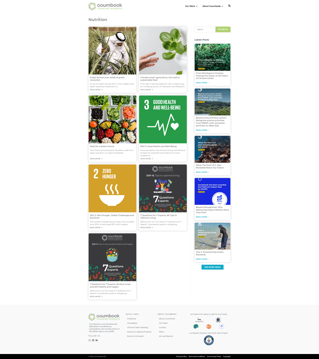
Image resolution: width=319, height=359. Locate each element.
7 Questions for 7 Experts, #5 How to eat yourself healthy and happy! (110, 285)
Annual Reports (166, 336)
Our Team (163, 323)
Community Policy (214, 356)
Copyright (227, 356)
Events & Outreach (135, 336)
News (161, 332)
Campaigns (132, 323)
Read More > (202, 83)
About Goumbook (167, 319)
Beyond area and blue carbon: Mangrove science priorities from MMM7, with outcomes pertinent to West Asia (211, 122)
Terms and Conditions (197, 356)
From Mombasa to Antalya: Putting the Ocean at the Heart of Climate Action (212, 76)
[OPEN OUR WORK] (197, 6)
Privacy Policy (181, 356)
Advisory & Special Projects (139, 332)
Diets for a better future (102, 146)
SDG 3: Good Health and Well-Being (158, 146)
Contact (162, 327)
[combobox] (205, 29)
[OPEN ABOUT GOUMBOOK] (222, 6)
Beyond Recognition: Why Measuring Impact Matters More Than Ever (212, 210)
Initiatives (131, 319)
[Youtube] (96, 340)
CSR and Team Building (137, 327)
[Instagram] (89, 340)
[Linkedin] (93, 340)
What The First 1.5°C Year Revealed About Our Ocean (210, 166)
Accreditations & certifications (209, 314)
